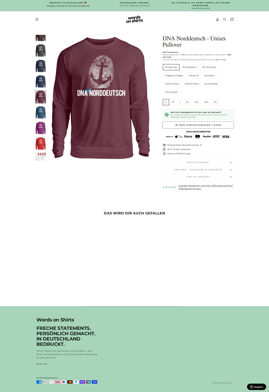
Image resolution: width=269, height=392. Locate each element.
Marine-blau (172, 83)
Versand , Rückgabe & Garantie (198, 170)
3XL (206, 102)
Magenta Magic (174, 75)
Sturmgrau (171, 92)
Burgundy (171, 67)
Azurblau (209, 75)
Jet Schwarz (209, 67)
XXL (196, 102)
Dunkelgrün (189, 67)
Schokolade (211, 83)
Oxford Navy (192, 83)
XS (215, 102)
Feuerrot (194, 75)
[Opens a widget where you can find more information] (256, 387)
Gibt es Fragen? (198, 177)
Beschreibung (198, 162)
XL (187, 102)
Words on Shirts (55, 320)
